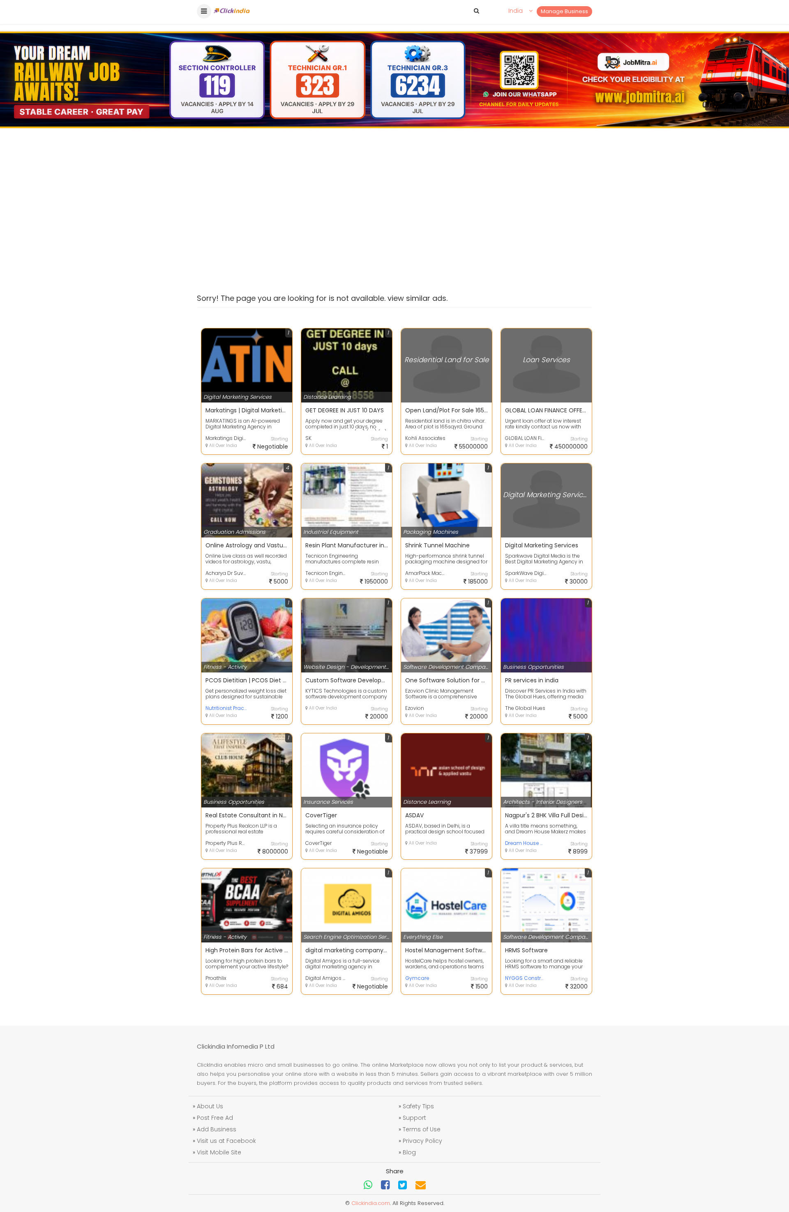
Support (414, 1118)
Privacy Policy (422, 1141)
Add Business (216, 1129)
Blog (409, 1152)
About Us (210, 1106)
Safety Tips (418, 1106)
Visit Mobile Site (219, 1152)
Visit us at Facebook (226, 1141)
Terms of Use (422, 1129)
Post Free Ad (215, 1118)
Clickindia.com (370, 1203)
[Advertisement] (394, 203)
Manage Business (564, 11)
